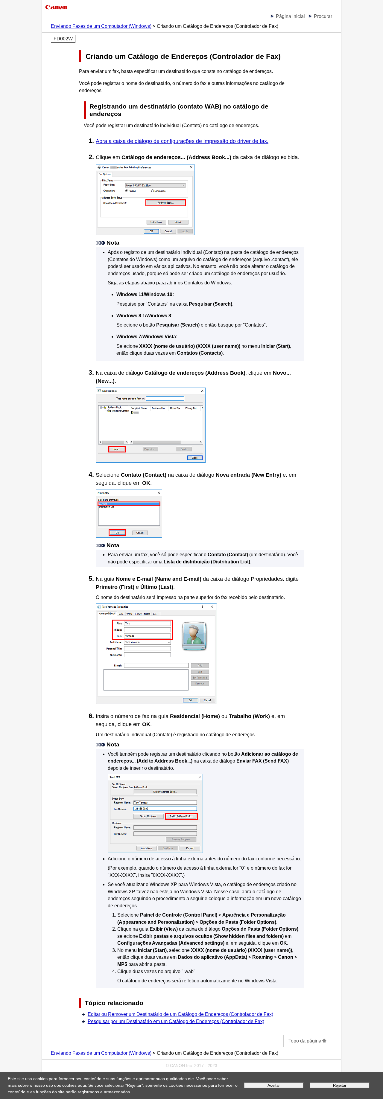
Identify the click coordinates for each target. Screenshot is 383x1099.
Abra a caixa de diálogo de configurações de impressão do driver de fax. (182, 141)
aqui (82, 1085)
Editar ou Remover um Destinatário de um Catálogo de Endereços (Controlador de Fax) (180, 1014)
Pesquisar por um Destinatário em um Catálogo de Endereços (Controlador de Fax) (176, 1021)
